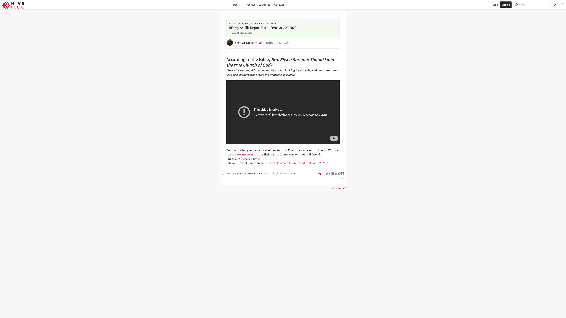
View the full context (242, 32)
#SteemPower (244, 154)
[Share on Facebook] (332, 173)
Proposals (249, 4)
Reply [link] (320, 173)
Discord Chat (248, 159)
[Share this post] (343, 178)
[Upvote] (274, 173)
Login (495, 4)
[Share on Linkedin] (342, 173)
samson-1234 (245, 42)
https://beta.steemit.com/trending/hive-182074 (295, 163)
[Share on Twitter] (336, 173)
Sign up (506, 4)
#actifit (268, 42)
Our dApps (280, 4)
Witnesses (264, 4)
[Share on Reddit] (339, 173)
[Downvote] (277, 173)
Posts (236, 4)
